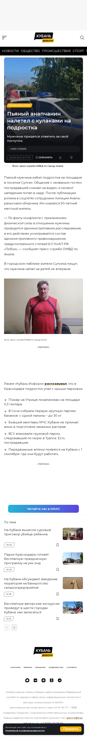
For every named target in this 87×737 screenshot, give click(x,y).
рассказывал (56, 384)
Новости (10, 51)
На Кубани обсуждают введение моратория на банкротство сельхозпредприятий (30, 583)
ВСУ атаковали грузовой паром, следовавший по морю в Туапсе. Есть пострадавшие (34, 438)
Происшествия (56, 51)
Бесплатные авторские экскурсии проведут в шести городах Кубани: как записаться (31, 608)
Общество (30, 51)
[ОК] (51, 680)
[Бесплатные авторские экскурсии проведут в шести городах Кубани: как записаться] (73, 608)
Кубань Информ (16, 98)
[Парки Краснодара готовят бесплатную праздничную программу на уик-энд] (73, 558)
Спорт (78, 51)
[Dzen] (43, 680)
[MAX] (27, 680)
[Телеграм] (60, 680)
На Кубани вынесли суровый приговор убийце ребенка (27, 532)
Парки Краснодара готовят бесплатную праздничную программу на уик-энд (26, 559)
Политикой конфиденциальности (25, 730)
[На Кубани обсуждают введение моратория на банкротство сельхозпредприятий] (73, 583)
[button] (71, 729)
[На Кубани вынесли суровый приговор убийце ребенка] (73, 534)
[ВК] (35, 680)
